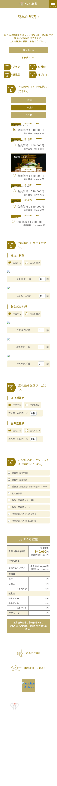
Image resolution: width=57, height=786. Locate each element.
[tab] (28, 100)
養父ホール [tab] (28, 50)
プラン (12, 67)
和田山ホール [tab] (28, 57)
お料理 (38, 67)
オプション (40, 75)
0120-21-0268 (28, 721)
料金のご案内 (33, 653)
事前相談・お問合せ (35, 668)
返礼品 (12, 75)
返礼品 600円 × (19, 413)
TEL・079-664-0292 (17, 749)
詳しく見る (28, 123)
